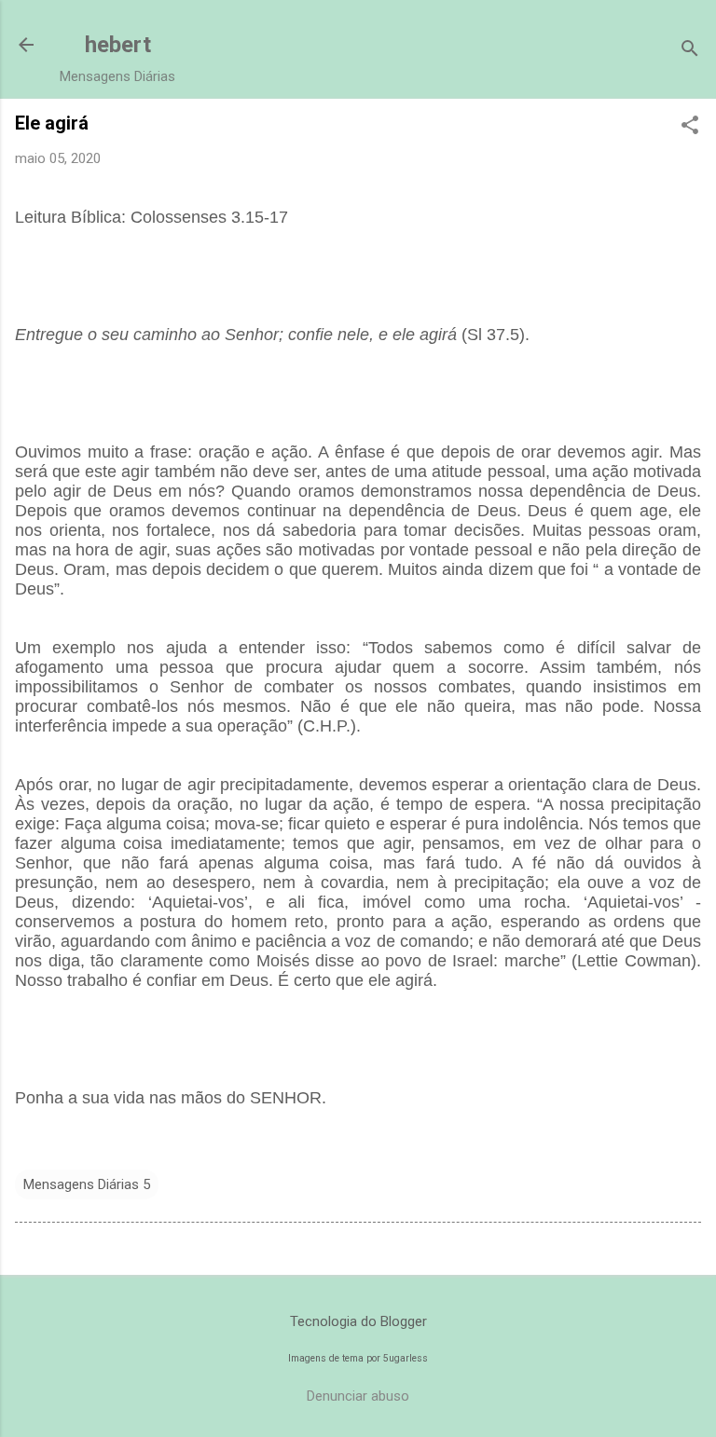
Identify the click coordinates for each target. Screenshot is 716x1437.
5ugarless (405, 1358)
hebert (118, 45)
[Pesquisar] (690, 50)
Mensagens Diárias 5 (86, 1184)
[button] (690, 127)
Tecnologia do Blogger (358, 1321)
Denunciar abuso (358, 1396)
